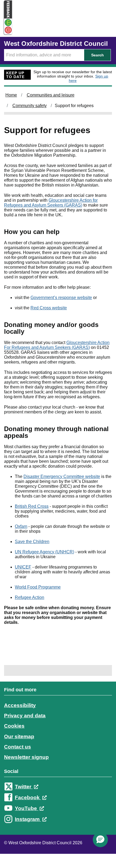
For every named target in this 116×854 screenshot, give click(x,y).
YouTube (26, 808)
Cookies (14, 726)
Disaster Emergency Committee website (61, 476)
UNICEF (23, 567)
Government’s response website (61, 297)
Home (11, 95)
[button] (100, 839)
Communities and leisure (50, 95)
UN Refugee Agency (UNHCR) (44, 552)
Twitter (24, 786)
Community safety (29, 105)
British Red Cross (32, 506)
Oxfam (21, 526)
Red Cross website (48, 308)
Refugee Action (29, 597)
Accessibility (20, 705)
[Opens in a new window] (6, 30)
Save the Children (32, 541)
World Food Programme (38, 587)
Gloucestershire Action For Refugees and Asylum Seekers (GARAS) (57, 345)
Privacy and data (25, 715)
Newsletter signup (26, 757)
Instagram (28, 819)
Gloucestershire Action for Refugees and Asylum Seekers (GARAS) (51, 202)
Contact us (17, 747)
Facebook (28, 797)
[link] (58, 759)
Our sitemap (19, 736)
